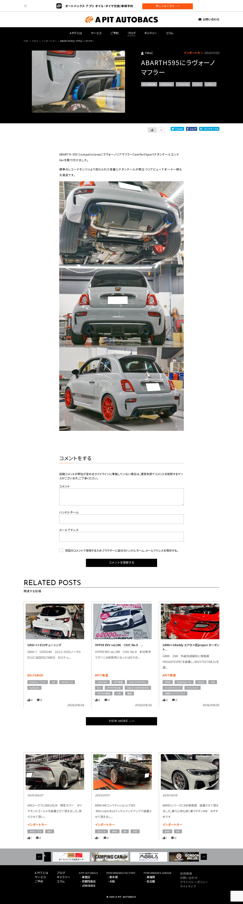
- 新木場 (113, 877)
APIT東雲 (101, 675)
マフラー (197, 84)
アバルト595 (183, 84)
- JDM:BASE (87, 885)
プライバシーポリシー (194, 882)
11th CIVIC (102, 682)
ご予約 (114, 33)
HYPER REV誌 (113, 687)
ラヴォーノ (210, 84)
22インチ (101, 831)
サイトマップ (188, 886)
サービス (96, 33)
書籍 (129, 693)
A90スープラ (35, 831)
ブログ (131, 33)
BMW (114, 831)
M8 (125, 831)
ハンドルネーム (69, 512)
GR (53, 682)
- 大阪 (111, 881)
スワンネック (192, 687)
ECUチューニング (38, 682)
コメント (64, 486)
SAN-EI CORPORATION (138, 687)
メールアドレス (69, 530)
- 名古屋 (150, 881)
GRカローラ (67, 682)
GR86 (167, 682)
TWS (135, 831)
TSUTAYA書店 (103, 693)
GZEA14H (34, 687)
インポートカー (49, 40)
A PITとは (76, 33)
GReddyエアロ (184, 682)
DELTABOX (35, 675)
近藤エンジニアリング (175, 693)
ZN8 (213, 682)
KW (177, 831)
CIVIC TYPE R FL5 (137, 682)
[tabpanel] (78, 82)
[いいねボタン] (152, 130)
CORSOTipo (166, 84)
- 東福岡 (150, 877)
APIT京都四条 (149, 84)
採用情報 (186, 873)
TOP (26, 40)
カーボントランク (172, 687)
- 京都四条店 (88, 881)
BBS (49, 831)
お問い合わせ (211, 19)
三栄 (119, 693)
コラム (169, 33)
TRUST (201, 682)
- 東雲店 (85, 877)
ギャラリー (150, 33)
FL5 (99, 687)
